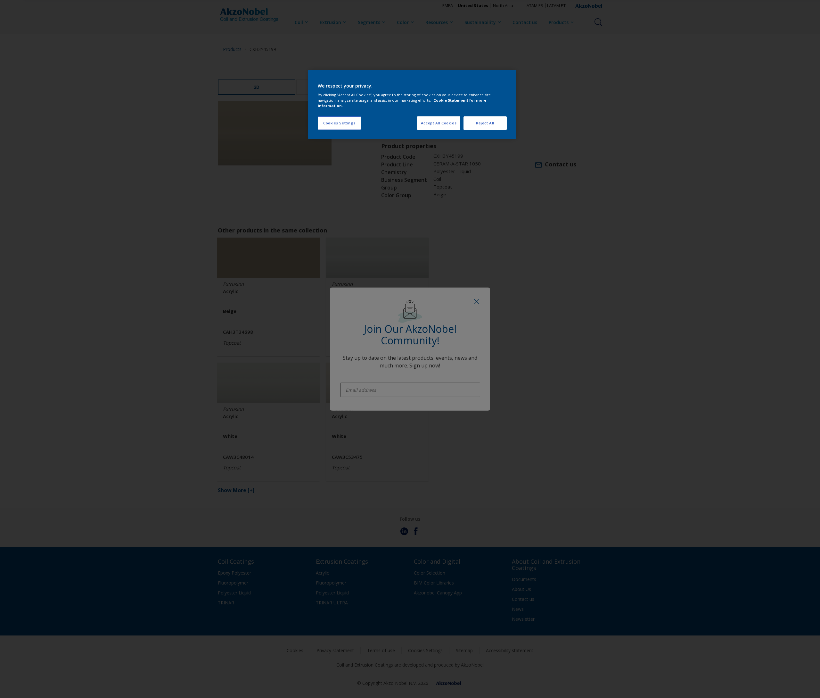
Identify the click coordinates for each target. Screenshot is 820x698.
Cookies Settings (339, 123)
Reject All (485, 123)
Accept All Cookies (438, 123)
